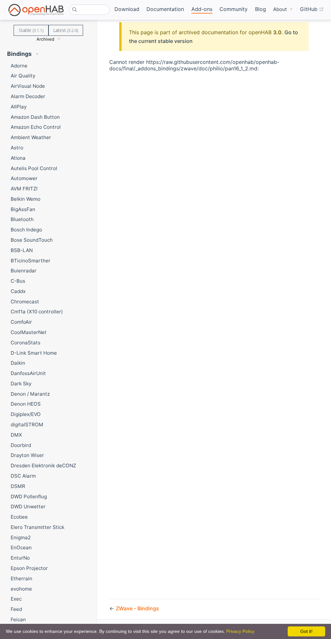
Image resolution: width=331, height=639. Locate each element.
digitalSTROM (27, 424)
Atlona (18, 158)
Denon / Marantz (30, 394)
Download (126, 9)
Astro (17, 148)
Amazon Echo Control (36, 127)
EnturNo (20, 558)
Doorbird (21, 445)
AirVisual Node (28, 86)
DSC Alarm (23, 476)
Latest (65, 30)
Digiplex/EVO (26, 414)
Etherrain (21, 578)
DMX (16, 435)
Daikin (18, 363)
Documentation (165, 9)
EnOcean (21, 547)
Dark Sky (21, 383)
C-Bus (18, 281)
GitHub (312, 8)
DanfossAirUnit (28, 373)
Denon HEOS (26, 404)
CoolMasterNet (29, 332)
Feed (16, 609)
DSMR (18, 486)
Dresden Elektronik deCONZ (43, 465)
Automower (24, 178)
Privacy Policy (240, 631)
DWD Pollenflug (29, 496)
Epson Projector (29, 568)
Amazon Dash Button (35, 117)
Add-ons (201, 9)
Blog (260, 9)
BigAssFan (23, 209)
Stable (31, 30)
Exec (16, 599)
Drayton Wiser (27, 455)
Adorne (19, 66)
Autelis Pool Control (34, 168)
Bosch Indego (26, 230)
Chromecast (25, 302)
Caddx (18, 291)
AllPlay (19, 107)
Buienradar (24, 271)
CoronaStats (25, 343)
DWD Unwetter (28, 506)
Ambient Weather (31, 137)
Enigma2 (21, 537)
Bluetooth (22, 219)
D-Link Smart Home (34, 353)
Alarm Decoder (28, 96)
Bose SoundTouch (32, 240)
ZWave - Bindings (137, 608)
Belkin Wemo (25, 199)
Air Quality (23, 76)
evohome (21, 589)
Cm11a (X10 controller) (37, 312)
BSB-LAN (22, 250)
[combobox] (89, 10)
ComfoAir (21, 322)
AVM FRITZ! (24, 189)
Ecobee (19, 517)
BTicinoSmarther (30, 261)
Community (233, 9)
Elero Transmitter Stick (37, 527)
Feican (18, 619)
